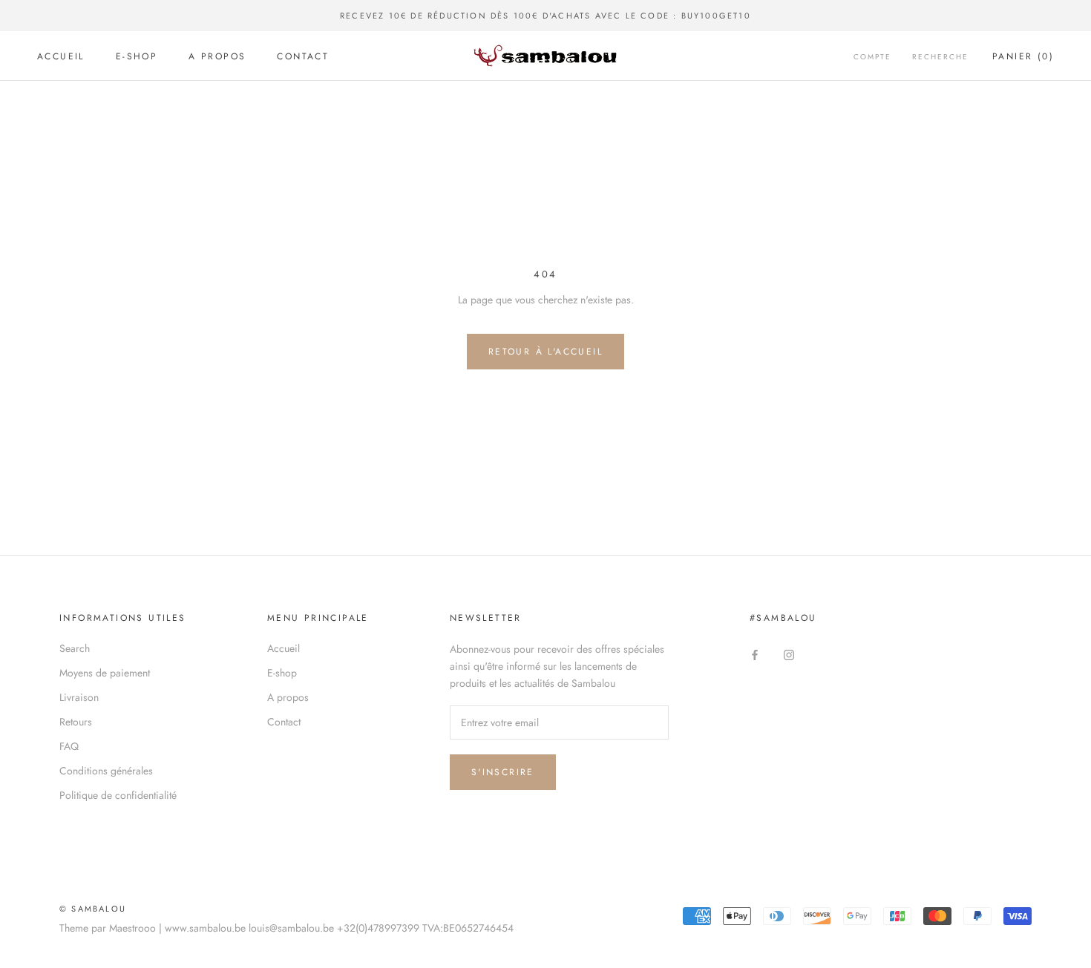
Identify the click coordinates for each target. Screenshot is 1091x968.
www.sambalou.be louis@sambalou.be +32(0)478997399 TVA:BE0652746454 (339, 928)
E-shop (136, 56)
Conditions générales (106, 770)
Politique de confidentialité (118, 795)
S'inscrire (502, 772)
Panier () (1023, 56)
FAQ (69, 746)
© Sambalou (92, 909)
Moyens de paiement (104, 672)
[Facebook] (755, 653)
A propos (217, 56)
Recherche (940, 56)
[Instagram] (789, 653)
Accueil (61, 56)
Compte (872, 56)
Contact (303, 56)
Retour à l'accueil (545, 351)
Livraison (79, 697)
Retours (75, 721)
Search (74, 648)
